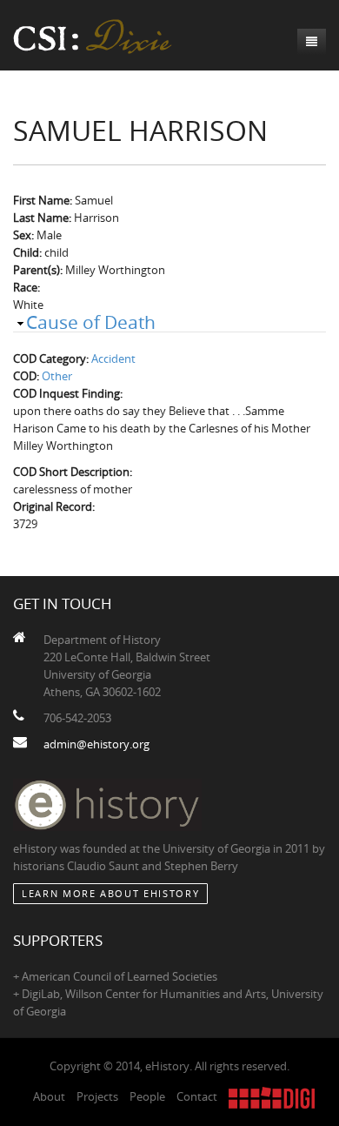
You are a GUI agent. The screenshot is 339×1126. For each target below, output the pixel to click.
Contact (196, 1096)
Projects (97, 1096)
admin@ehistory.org (96, 744)
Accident (113, 358)
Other (57, 376)
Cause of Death (91, 322)
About (49, 1096)
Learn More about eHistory (110, 893)
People (147, 1096)
